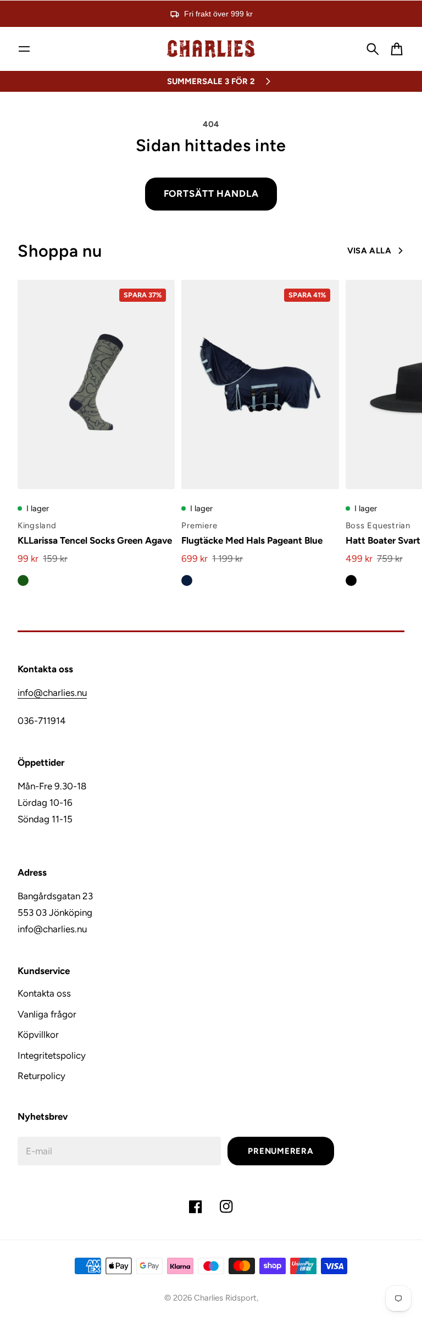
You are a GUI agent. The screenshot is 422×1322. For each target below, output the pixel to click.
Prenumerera (280, 1151)
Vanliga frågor (47, 1014)
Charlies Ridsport (225, 1298)
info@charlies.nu (52, 692)
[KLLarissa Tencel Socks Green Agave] (96, 385)
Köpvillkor (38, 1034)
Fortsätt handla (211, 193)
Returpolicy (41, 1075)
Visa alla (369, 251)
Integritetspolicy (52, 1055)
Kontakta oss (44, 993)
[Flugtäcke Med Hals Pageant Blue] (259, 385)
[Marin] (187, 580)
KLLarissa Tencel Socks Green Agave (95, 540)
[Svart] (351, 580)
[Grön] (23, 580)
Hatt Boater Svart (383, 540)
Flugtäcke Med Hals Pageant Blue (252, 540)
